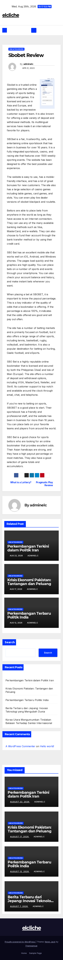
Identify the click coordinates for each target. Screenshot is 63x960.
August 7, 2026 (19, 906)
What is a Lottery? (20, 482)
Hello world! (47, 746)
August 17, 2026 (19, 836)
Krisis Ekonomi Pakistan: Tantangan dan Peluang (29, 582)
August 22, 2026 (20, 802)
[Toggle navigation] (33, 30)
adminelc (28, 64)
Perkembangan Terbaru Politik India (29, 615)
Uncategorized (16, 49)
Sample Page (35, 953)
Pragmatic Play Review (44, 484)
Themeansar (31, 945)
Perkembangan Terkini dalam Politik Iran (28, 548)
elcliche (10, 15)
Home (24, 953)
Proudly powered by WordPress (20, 941)
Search (10, 642)
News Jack (50, 941)
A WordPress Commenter (20, 746)
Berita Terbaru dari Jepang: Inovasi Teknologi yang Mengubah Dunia (31, 901)
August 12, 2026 (20, 871)
